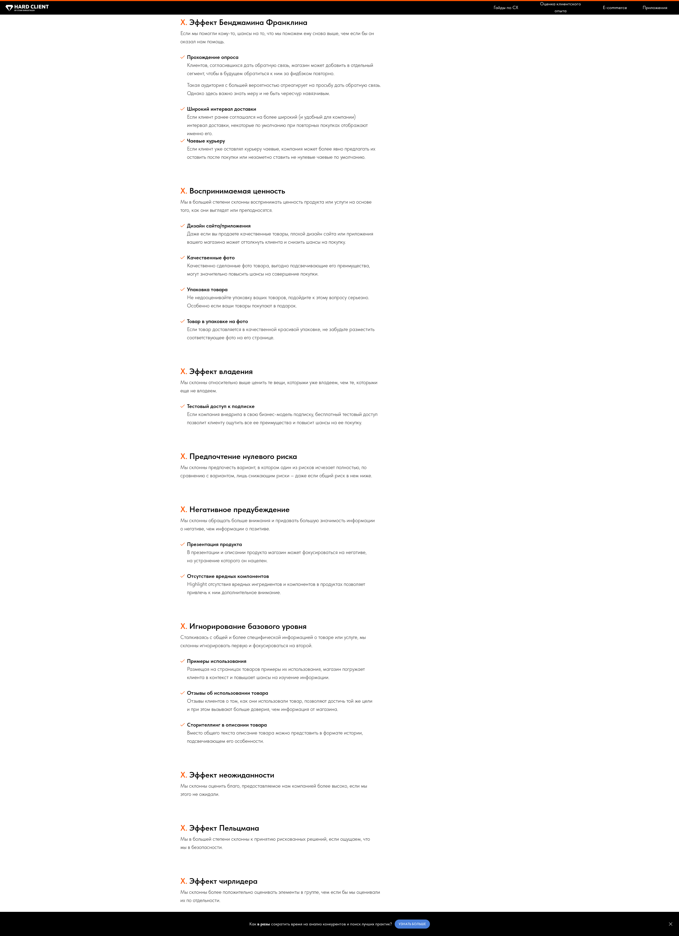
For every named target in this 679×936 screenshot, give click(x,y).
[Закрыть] (671, 924)
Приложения (655, 7)
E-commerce (615, 7)
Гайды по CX (506, 7)
